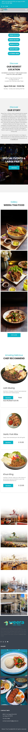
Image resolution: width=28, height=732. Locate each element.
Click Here (14, 167)
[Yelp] (3, 6)
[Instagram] (5, 6)
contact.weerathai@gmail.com (10, 721)
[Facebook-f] (1, 6)
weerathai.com (14, 139)
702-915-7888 (8, 3)
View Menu (8, 398)
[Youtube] (7, 6)
